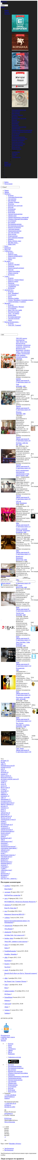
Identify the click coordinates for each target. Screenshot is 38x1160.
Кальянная (19, 532)
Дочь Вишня (8, 929)
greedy (6, 970)
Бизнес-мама (12, 315)
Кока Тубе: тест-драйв (15, 310)
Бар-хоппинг (16, 113)
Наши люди (11, 244)
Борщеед (11, 239)
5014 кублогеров (9, 1122)
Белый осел (19, 556)
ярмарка (22, 355)
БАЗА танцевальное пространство (22, 471)
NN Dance (7, 994)
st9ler (17, 523)
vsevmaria (7, 892)
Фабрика (7, 1000)
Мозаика (18, 412)
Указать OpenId (5, 576)
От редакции (16, 133)
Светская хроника (17, 142)
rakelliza (18, 379)
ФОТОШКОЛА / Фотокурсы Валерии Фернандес (20, 901)
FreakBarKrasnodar (10, 951)
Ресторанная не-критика (19, 138)
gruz (5, 911)
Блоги (6, 246)
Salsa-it (6, 948)
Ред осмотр (15, 135)
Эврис (6, 1007)
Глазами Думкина (17, 115)
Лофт (17, 503)
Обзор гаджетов (13, 273)
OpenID (3, 577)
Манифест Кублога (15, 1143)
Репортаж (11, 266)
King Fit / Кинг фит (10, 908)
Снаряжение (12, 286)
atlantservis (7, 905)
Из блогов (11, 274)
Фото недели (16, 147)
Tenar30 (18, 406)
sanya (6, 898)
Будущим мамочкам (14, 317)
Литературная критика (19, 127)
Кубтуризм (15, 125)
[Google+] (7, 1117)
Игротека (15, 117)
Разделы (10, 1043)
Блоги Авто (11, 258)
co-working (26, 725)
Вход (15, 585)
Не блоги (11, 1064)
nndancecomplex (9, 991)
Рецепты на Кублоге (18, 140)
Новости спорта (13, 281)
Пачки (10, 259)
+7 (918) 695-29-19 (10, 1103)
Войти (25, 577)
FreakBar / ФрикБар (10, 954)
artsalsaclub (7, 932)
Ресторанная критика (18, 137)
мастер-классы (20, 343)
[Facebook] (4, 1117)
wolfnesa (7, 917)
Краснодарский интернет (16, 268)
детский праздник (21, 357)
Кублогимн (8, 1118)
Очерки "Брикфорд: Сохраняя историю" (20, 300)
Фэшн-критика (16, 149)
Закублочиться (9, 1148)
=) (5, 1137)
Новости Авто (12, 254)
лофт (17, 342)
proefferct (7, 886)
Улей (17, 384)
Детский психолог (14, 318)
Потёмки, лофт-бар (22, 443)
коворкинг (19, 726)
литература (26, 347)
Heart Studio (8, 889)
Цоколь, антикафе (21, 529)
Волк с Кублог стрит (14, 241)
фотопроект (19, 350)
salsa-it (6, 944)
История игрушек (13, 312)
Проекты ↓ (7, 194)
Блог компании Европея (15, 237)
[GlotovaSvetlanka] (33, 630)
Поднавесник (20, 668)
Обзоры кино (16, 128)
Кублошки (15, 123)
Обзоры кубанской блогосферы (22, 132)
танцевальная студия (22, 474)
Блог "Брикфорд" (13, 293)
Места (10, 1052)
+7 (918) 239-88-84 (10, 1095)
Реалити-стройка (13, 298)
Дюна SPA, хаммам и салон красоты (15, 941)
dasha (17, 607)
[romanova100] (33, 430)
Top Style (7, 967)
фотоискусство (20, 348)
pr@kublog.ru (8, 1113)
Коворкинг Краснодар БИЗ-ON (14, 914)
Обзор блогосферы (14, 271)
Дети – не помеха (13, 313)
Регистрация (8, 184)
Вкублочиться (8, 1150)
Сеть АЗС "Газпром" (14, 325)
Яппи (6, 988)
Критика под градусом (19, 118)
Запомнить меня (8, 585)
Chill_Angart (20, 748)
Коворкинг (23, 503)
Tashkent (7, 1010)
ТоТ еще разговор (17, 145)
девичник (19, 358)
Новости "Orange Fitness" (16, 280)
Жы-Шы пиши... (13, 242)
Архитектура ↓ (9, 290)
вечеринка (19, 345)
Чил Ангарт (19, 723)
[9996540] (34, 658)
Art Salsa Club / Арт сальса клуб (14, 935)
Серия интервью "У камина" (17, 301)
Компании (7, 247)
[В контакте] (5, 1117)
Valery (6, 984)
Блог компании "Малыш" (16, 306)
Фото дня (7, 249)
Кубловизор (15, 122)
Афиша (6, 192)
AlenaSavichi (8, 925)
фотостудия (23, 342)
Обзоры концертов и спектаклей (22, 130)
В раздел (11, 195)
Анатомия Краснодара (19, 110)
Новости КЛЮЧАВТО (15, 256)
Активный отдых (13, 285)
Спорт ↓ (7, 276)
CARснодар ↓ (8, 251)
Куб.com (14, 120)
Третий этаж (20, 613)
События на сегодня (14, 1057)
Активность (12, 1049)
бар (17, 444)
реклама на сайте (9, 1107)
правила (7, 1098)
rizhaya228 (7, 1003)
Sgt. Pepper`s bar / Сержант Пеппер (15, 981)
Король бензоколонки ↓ (11, 322)
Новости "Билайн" (14, 264)
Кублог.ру (4, 1)
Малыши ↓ (7, 303)
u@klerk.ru (7, 1105)
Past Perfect (7, 960)
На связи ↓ (7, 261)
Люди (10, 1047)
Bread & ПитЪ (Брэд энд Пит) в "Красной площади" (20, 973)
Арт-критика (16, 111)
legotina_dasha (8, 938)
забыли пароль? (6, 583)
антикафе (19, 386)
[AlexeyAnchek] (33, 686)
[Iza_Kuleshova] (33, 518)
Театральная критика (18, 143)
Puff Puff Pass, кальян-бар (12, 895)
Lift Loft (18, 501)
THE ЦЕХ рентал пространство (21, 339)
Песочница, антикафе (23, 697)
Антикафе (19, 530)
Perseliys (7, 964)
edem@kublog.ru (9, 1096)
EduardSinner (8, 997)
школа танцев (20, 475)
